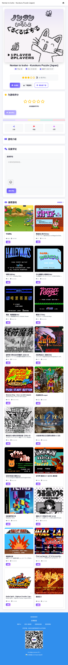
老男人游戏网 (27, 624)
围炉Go (19, 624)
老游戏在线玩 (38, 624)
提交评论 (11, 191)
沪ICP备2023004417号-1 (34, 652)
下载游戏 (28, 85)
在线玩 (16, 85)
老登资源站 (48, 624)
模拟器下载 (42, 85)
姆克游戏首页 (34, 617)
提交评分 (11, 112)
